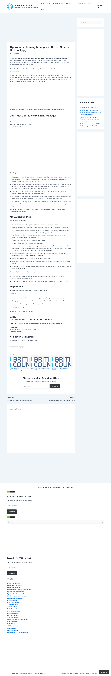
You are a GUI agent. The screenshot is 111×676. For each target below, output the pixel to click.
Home (42, 3)
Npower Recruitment (13, 611)
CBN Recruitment (12, 604)
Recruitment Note (23, 5)
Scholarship (69, 3)
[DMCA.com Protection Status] (11, 492)
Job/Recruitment (58, 3)
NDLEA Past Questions (14, 587)
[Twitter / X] (99, 8)
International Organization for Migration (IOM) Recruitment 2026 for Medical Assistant (90, 112)
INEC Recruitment (12, 626)
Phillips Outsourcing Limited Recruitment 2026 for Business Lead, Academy (89, 119)
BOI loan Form (11, 628)
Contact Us (74, 673)
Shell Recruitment (12, 630)
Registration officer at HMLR (89, 107)
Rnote (44, 673)
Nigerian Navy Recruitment (15, 598)
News (48, 3)
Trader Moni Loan (12, 624)
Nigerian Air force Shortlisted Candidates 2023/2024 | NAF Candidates (41, 109)
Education (80, 3)
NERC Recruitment (13, 602)
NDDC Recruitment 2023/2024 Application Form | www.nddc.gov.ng (40, 323)
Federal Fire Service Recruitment (17, 619)
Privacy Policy (84, 673)
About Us (65, 673)
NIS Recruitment (12, 600)
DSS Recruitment (12, 615)
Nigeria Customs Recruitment (16, 596)
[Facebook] (98, 5)
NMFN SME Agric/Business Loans (17, 632)
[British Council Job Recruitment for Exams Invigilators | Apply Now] (19, 362)
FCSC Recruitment (13, 617)
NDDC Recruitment (13, 613)
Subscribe (55, 386)
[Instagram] (101, 5)
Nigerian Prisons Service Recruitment (19, 589)
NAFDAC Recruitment (13, 609)
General (43, 10)
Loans (89, 3)
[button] (74, 3)
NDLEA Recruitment (13, 583)
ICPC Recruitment (12, 607)
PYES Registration (12, 621)
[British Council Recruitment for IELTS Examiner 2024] (61, 362)
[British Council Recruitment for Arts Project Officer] (40, 362)
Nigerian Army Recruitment (15, 591)
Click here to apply (16, 331)
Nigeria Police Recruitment (15, 594)
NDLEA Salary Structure (14, 585)
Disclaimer (94, 673)
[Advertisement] (41, 30)
